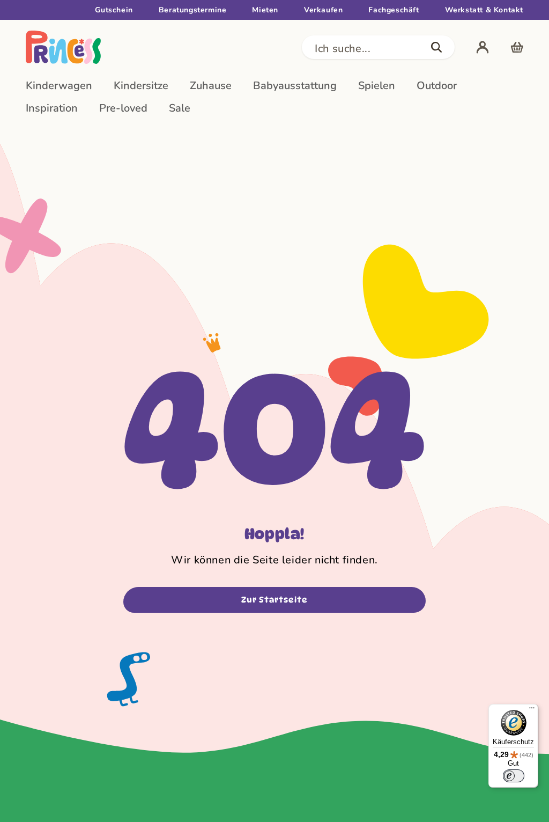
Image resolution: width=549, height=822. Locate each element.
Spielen (376, 85)
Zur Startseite (274, 600)
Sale (179, 108)
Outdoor (437, 85)
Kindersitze (141, 85)
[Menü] (531, 710)
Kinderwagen (59, 85)
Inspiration (52, 108)
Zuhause (211, 85)
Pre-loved (123, 108)
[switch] (513, 775)
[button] (378, 47)
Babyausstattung (295, 85)
